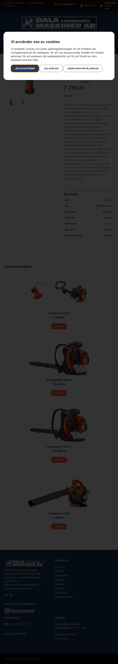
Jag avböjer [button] (51, 68)
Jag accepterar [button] (25, 68)
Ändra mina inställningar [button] (83, 68)
